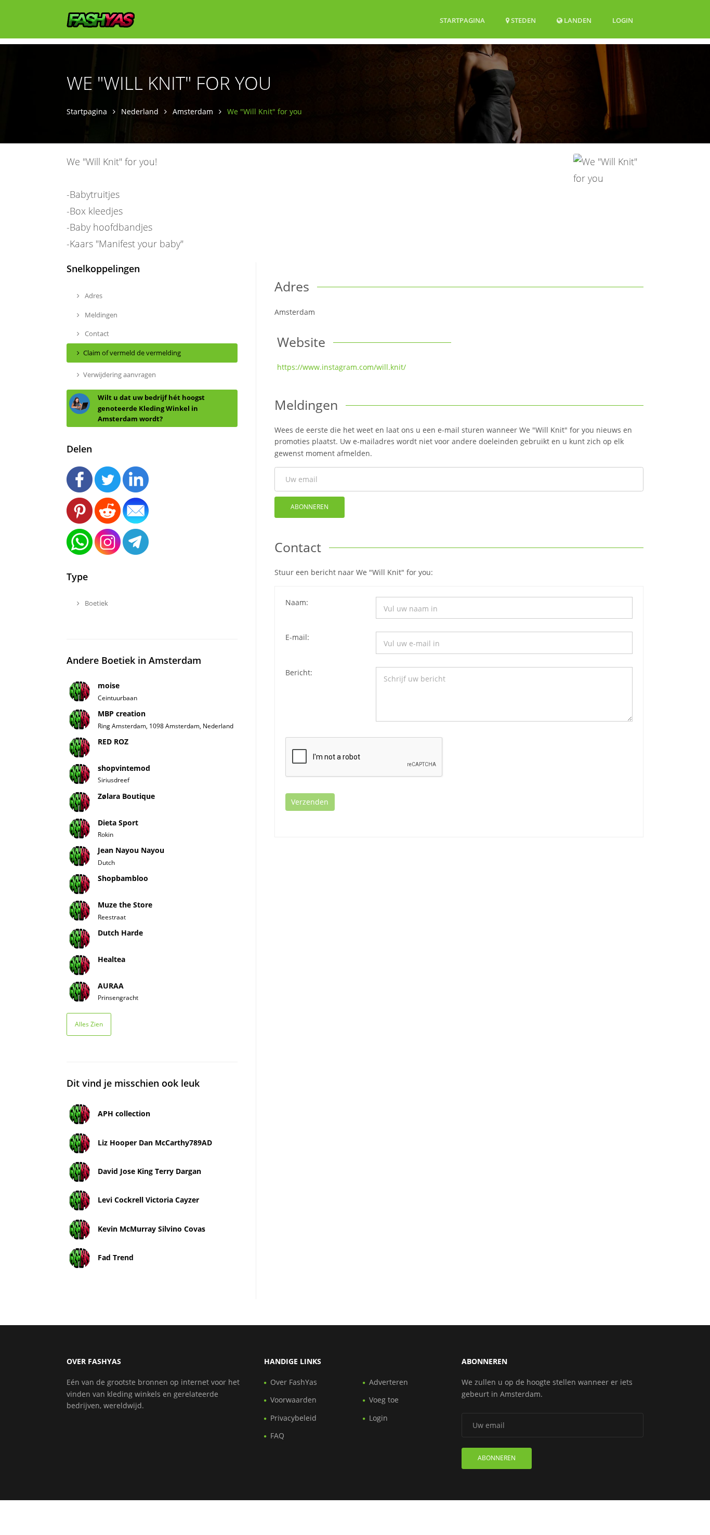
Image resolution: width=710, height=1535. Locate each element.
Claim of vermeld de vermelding (132, 352)
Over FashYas (293, 1382)
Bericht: (298, 672)
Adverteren (388, 1382)
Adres (92, 295)
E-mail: (297, 637)
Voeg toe (384, 1400)
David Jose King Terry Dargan (149, 1171)
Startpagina (462, 20)
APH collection (124, 1113)
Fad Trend (116, 1257)
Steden (522, 20)
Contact (96, 333)
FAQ (277, 1435)
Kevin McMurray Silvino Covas (151, 1229)
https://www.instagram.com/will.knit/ (341, 367)
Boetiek (95, 603)
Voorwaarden (293, 1400)
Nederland (140, 111)
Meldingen (100, 314)
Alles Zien (89, 1024)
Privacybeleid (293, 1418)
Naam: (296, 602)
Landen (576, 20)
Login (622, 20)
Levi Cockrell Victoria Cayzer (148, 1200)
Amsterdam (193, 111)
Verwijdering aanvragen (119, 374)
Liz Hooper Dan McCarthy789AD (155, 1142)
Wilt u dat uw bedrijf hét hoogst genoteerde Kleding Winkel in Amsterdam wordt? (151, 408)
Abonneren (309, 506)
